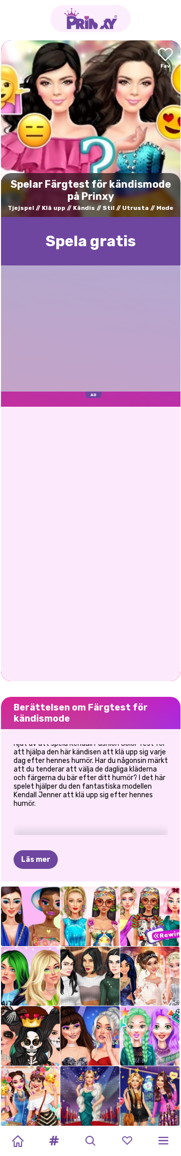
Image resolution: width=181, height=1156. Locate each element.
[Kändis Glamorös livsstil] (90, 1096)
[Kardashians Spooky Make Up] (30, 1036)
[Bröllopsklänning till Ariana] (149, 976)
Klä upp (53, 207)
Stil (109, 207)
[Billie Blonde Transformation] (30, 976)
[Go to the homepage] (90, 18)
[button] (54, 1141)
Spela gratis (91, 241)
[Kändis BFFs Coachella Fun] (30, 1096)
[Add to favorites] (165, 59)
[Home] (17, 1141)
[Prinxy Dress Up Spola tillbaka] (149, 916)
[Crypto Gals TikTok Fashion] (30, 916)
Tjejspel (21, 207)
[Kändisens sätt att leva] (149, 1036)
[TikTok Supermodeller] (90, 916)
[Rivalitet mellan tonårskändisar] (90, 1036)
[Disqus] (90, 543)
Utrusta (135, 207)
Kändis (84, 207)
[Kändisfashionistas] (149, 1096)
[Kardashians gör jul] (90, 976)
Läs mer (35, 859)
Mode (164, 207)
